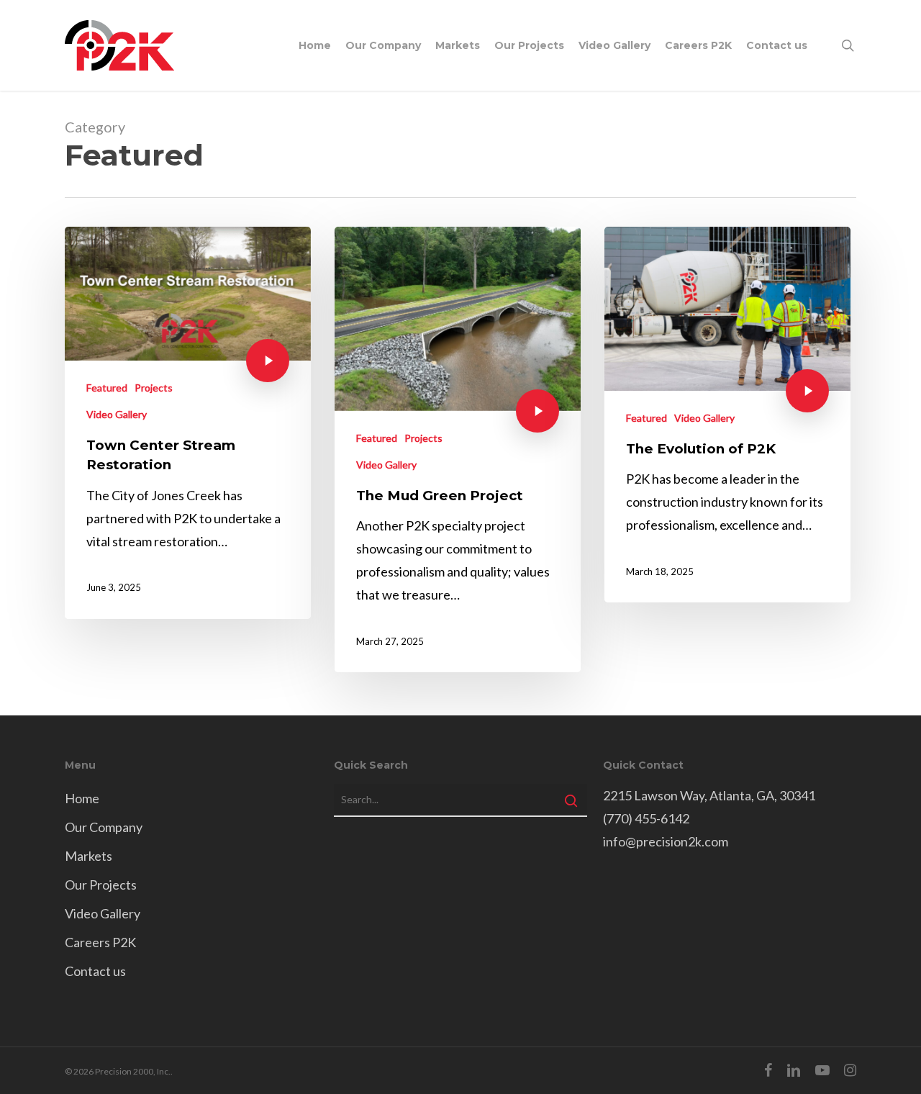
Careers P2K (100, 942)
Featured (106, 387)
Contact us (95, 971)
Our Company (103, 827)
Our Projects (101, 884)
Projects (154, 387)
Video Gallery (116, 414)
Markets (88, 856)
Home (82, 798)
